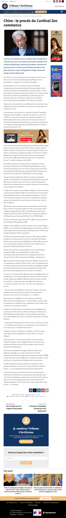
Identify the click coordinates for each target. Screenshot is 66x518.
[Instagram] (60, 1)
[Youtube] (57, 1)
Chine (29, 396)
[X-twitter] (63, 1)
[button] (31, 390)
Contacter (38, 502)
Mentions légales (33, 505)
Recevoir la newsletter (26, 502)
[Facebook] (54, 1)
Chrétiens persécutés (19, 396)
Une (44, 396)
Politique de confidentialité (51, 502)
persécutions (39, 396)
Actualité (11, 396)
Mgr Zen (33, 396)
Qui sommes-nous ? (12, 502)
